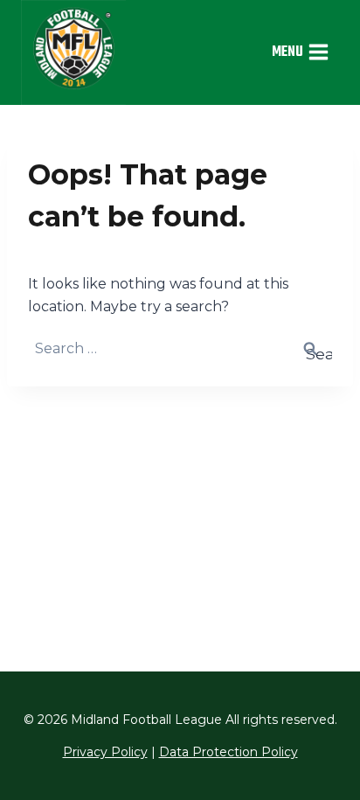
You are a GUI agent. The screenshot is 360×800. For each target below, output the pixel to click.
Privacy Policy (105, 752)
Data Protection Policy (228, 752)
